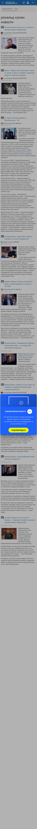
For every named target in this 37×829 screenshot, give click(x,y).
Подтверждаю (18, 430)
